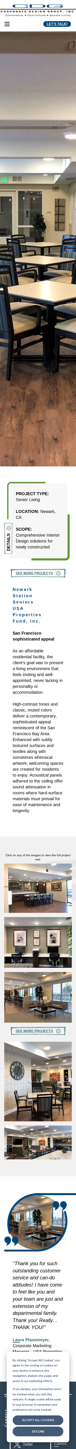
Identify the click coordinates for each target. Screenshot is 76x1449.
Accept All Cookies (38, 1420)
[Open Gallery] (38, 911)
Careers (60, 1443)
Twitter (28, 1444)
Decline (38, 1431)
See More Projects (34, 573)
